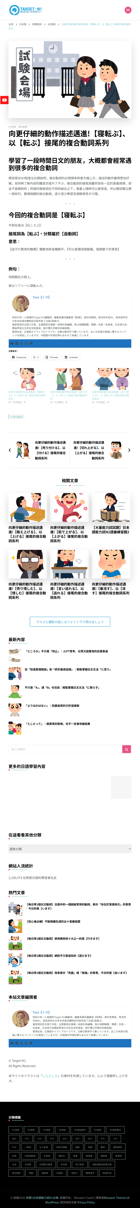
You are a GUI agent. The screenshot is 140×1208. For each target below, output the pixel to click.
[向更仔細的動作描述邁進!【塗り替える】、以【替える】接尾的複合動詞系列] (111, 379)
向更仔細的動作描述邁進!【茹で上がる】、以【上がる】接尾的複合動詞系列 (69, 534)
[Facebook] (21, 343)
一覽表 (28, 1147)
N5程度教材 (115, 1129)
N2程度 (12, 126)
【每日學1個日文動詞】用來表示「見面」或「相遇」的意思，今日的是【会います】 (77, 973)
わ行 (14, 1147)
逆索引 (74, 1172)
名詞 (14, 1155)
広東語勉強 (30, 1155)
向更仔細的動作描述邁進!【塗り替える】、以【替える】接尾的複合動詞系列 (110, 395)
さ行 (39, 1138)
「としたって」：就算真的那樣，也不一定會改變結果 (57, 724)
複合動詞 (22, 126)
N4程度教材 (80, 1129)
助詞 (90, 1147)
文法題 (28, 1164)
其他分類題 (61, 1147)
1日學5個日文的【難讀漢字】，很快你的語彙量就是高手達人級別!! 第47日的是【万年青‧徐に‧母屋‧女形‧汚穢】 (71, 811)
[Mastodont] (31, 343)
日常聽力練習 (45, 1164)
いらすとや (50, 1075)
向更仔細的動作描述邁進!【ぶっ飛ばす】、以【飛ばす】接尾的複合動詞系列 (96, 806)
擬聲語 (104, 1155)
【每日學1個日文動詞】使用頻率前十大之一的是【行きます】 (63, 938)
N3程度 (46, 1129)
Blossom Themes (115, 1198)
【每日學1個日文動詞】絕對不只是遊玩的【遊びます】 (59, 956)
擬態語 (89, 1155)
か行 (27, 1138)
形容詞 (47, 1155)
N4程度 (62, 1129)
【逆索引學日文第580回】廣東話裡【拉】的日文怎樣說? (20, 806)
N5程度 (97, 1129)
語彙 (31, 1172)
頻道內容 (107, 1172)
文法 (14, 1164)
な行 (65, 1138)
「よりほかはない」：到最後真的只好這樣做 (52, 705)
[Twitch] (26, 343)
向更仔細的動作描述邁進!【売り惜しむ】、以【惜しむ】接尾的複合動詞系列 (27, 591)
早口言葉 (79, 1164)
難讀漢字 (90, 1172)
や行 (103, 1138)
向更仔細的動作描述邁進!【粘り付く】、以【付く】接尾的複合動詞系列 (68, 395)
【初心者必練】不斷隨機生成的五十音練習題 (53, 921)
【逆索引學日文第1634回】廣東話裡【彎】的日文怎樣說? (45, 806)
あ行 (14, 1138)
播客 (75, 1155)
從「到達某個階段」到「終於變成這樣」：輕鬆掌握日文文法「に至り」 (68, 669)
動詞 (103, 1147)
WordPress (52, 1202)
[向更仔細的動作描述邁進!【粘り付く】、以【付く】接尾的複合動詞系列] (69, 379)
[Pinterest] (16, 343)
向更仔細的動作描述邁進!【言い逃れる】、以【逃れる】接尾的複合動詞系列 (69, 591)
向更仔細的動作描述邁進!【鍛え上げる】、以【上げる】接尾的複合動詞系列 (27, 534)
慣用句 (62, 1155)
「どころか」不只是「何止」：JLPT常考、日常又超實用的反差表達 (66, 651)
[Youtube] (11, 343)
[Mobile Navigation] (128, 10)
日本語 (64, 1164)
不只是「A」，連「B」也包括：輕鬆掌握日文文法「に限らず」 (63, 687)
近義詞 (59, 1172)
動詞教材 (117, 1147)
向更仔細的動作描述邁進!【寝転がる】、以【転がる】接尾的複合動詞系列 (27, 395)
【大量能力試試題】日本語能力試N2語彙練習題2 (110, 529)
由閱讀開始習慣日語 (102, 1164)
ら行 (115, 1138)
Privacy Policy (86, 1202)
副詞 (77, 1147)
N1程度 (15, 1129)
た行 (52, 1138)
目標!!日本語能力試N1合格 (42, 1198)
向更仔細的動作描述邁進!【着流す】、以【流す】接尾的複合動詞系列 (110, 588)
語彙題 (45, 1172)
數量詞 (118, 1155)
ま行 (90, 1138)
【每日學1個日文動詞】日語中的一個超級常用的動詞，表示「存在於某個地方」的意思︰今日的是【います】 (78, 906)
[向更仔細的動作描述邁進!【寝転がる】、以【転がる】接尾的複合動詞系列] (28, 379)
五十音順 (43, 1147)
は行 (77, 1138)
